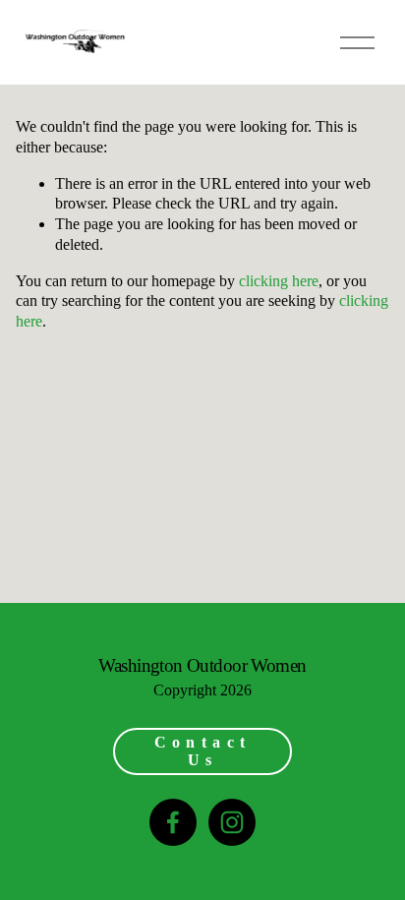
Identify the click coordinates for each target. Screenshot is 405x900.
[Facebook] (173, 822)
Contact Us (203, 751)
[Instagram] (232, 822)
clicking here (278, 280)
